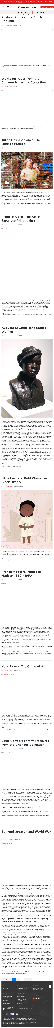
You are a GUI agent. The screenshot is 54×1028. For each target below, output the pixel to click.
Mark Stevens (7, 25)
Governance (5, 1000)
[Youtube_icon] (36, 998)
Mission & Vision (6, 1003)
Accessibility (6, 993)
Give (47, 7)
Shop (51, 7)
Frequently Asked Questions (21, 1000)
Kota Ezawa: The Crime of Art (23, 666)
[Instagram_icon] (34, 998)
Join (43, 7)
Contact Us (5, 988)
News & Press (6, 991)
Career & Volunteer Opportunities (7, 997)
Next (30, 979)
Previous (2, 979)
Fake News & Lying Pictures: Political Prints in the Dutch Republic (22, 17)
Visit (11, 12)
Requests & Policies (22, 988)
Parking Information (31, 2)
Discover (40, 12)
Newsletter (19, 1003)
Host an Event (20, 991)
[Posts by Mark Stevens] (2, 25)
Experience (24, 12)
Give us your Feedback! (22, 996)
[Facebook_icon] (39, 998)
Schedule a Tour (21, 993)
